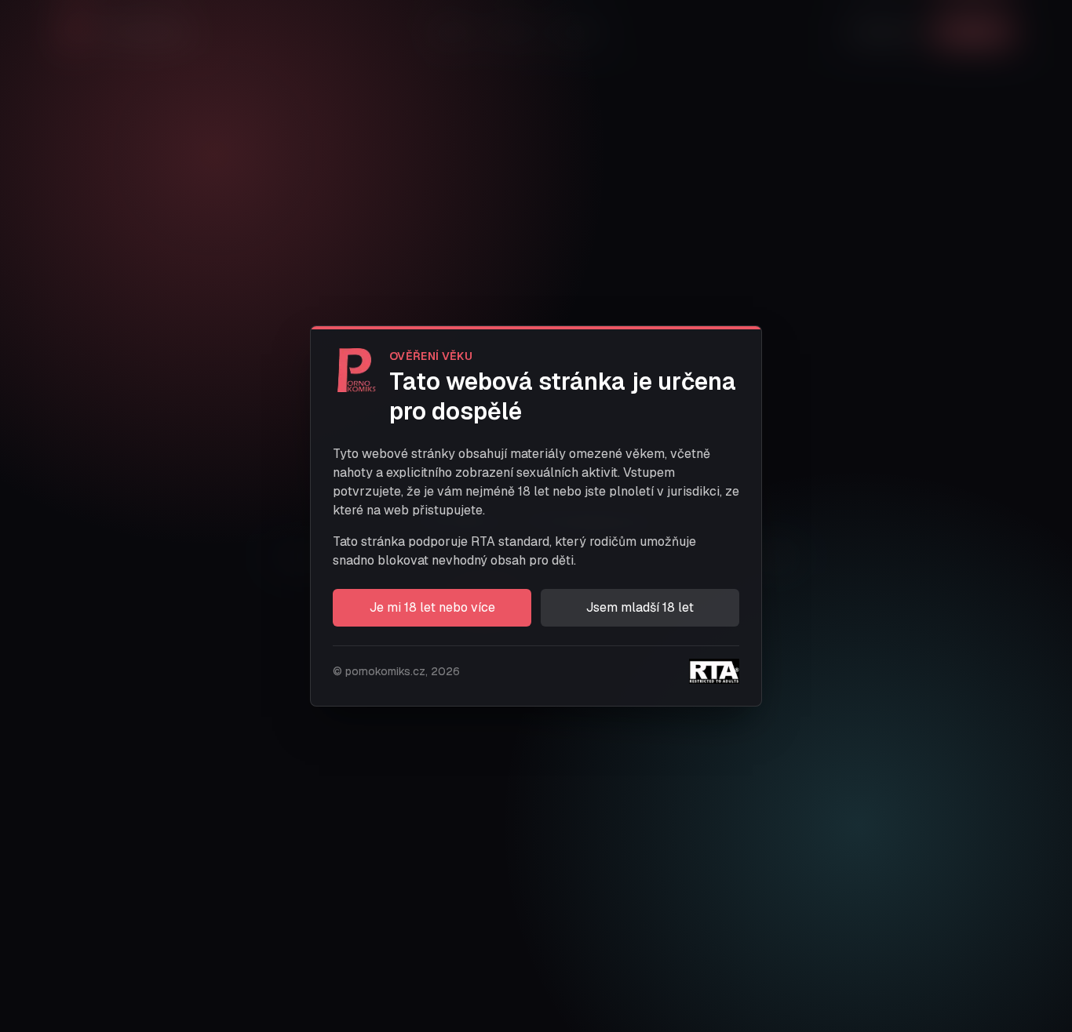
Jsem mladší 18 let (640, 607)
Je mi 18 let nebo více (432, 607)
